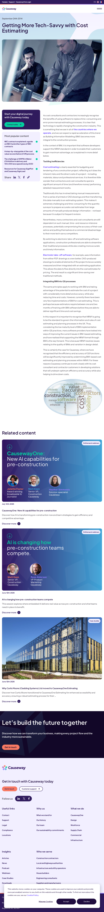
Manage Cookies (46, 901)
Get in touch (10, 747)
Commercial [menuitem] (76, 835)
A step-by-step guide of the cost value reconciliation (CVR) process (19, 152)
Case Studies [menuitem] (7, 878)
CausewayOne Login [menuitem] (23, 2)
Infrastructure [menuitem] (77, 840)
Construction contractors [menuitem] (47, 858)
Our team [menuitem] (40, 825)
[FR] (101, 2)
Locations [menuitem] (6, 835)
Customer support (29, 789)
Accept (66, 901)
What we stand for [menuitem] (44, 815)
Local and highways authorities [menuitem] (49, 863)
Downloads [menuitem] (7, 883)
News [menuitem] (4, 863)
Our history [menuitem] (41, 820)
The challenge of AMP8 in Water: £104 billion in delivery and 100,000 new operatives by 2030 (18, 161)
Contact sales (12, 125)
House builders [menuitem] (42, 873)
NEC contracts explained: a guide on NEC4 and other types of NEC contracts (18, 143)
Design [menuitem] (74, 820)
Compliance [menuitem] (7, 830)
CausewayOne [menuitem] (77, 815)
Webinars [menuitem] (6, 873)
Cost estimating (51, 167)
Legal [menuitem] (4, 825)
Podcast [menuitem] (5, 868)
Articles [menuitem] (5, 858)
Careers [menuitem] (5, 2)
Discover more (9, 523)
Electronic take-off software (57, 255)
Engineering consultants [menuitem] (46, 878)
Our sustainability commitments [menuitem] (50, 830)
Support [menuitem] (12, 2)
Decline (87, 901)
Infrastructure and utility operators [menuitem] (51, 868)
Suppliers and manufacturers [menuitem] (48, 883)
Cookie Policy (32, 895)
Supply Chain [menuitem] (76, 830)
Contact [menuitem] (5, 815)
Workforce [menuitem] (75, 825)
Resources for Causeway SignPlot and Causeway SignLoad (18, 170)
